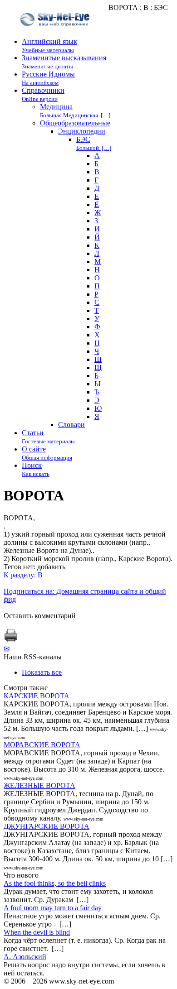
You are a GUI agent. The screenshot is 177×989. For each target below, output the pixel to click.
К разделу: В (23, 575)
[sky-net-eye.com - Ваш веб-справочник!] (56, 33)
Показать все (42, 672)
